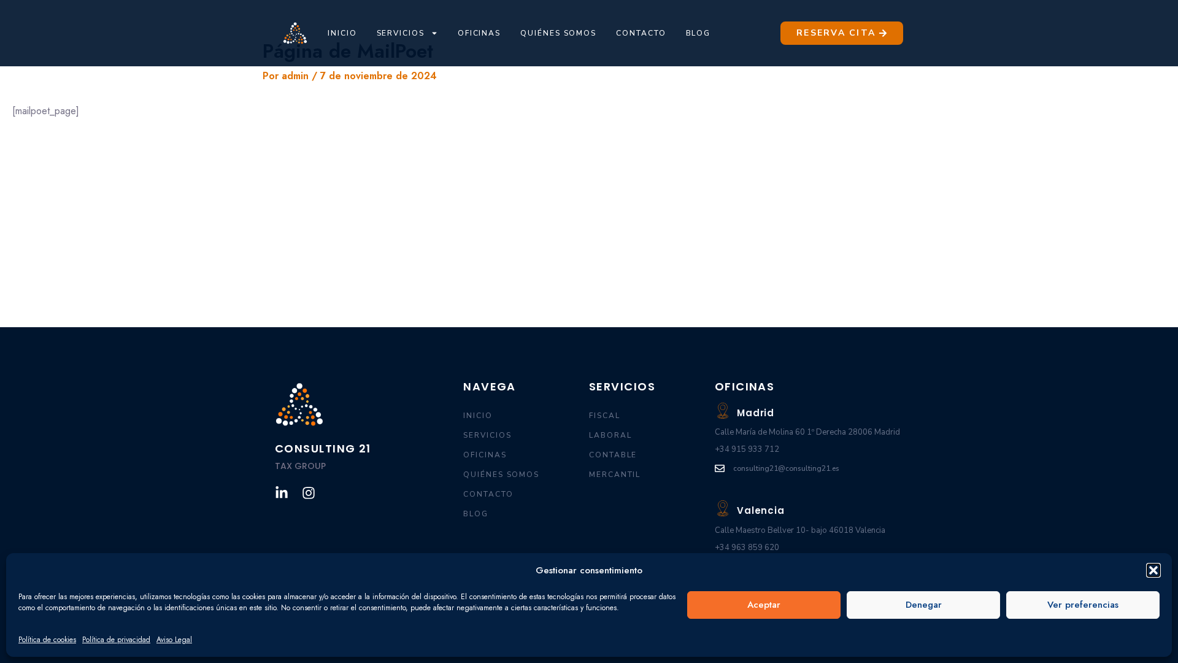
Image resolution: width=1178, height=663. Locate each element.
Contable (613, 455)
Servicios (401, 33)
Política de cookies (47, 639)
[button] (1153, 570)
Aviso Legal (174, 639)
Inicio (342, 33)
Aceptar (763, 604)
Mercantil (615, 474)
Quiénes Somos (558, 33)
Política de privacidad (116, 639)
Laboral (610, 435)
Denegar (924, 604)
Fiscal (604, 416)
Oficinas (479, 33)
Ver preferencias (1082, 604)
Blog (698, 33)
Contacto (641, 33)
